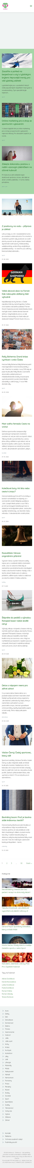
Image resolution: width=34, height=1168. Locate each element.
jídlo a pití (4, 186)
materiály (4, 846)
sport (3, 97)
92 (21, 863)
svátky (3, 582)
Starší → (29, 863)
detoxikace (5, 717)
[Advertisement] (17, 30)
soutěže (4, 453)
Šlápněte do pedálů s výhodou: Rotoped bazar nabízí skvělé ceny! (16, 620)
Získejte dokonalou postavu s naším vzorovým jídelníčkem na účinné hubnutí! (17, 167)
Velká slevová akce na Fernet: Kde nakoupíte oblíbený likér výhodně (16, 293)
